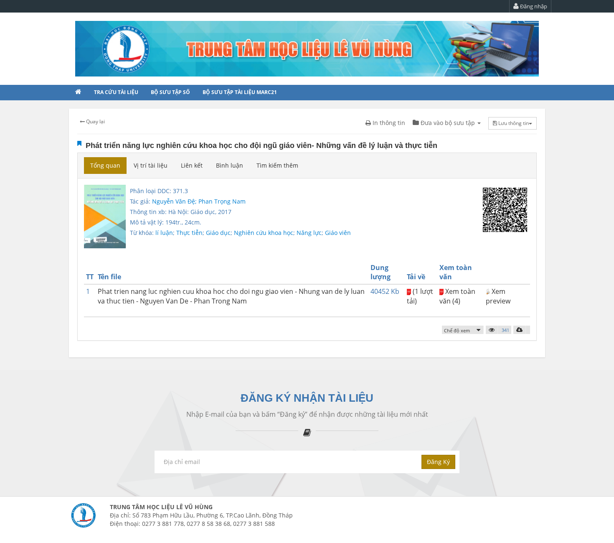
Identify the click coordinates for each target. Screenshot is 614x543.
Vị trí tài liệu (150, 165)
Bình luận (229, 165)
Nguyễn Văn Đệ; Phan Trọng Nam (199, 201)
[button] (463, 330)
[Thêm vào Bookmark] (79, 143)
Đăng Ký (438, 462)
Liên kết (192, 165)
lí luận (164, 233)
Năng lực (309, 233)
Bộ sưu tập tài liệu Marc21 (240, 92)
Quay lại (95, 121)
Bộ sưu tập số (170, 92)
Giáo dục (218, 233)
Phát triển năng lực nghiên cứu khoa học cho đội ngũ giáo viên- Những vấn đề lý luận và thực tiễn (261, 145)
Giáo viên (338, 233)
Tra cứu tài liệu (116, 92)
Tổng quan (105, 165)
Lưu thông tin (513, 123)
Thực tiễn (189, 233)
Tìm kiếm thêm (277, 165)
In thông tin (388, 123)
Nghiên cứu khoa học (263, 233)
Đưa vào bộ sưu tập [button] (448, 123)
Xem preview (498, 296)
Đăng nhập (533, 6)
